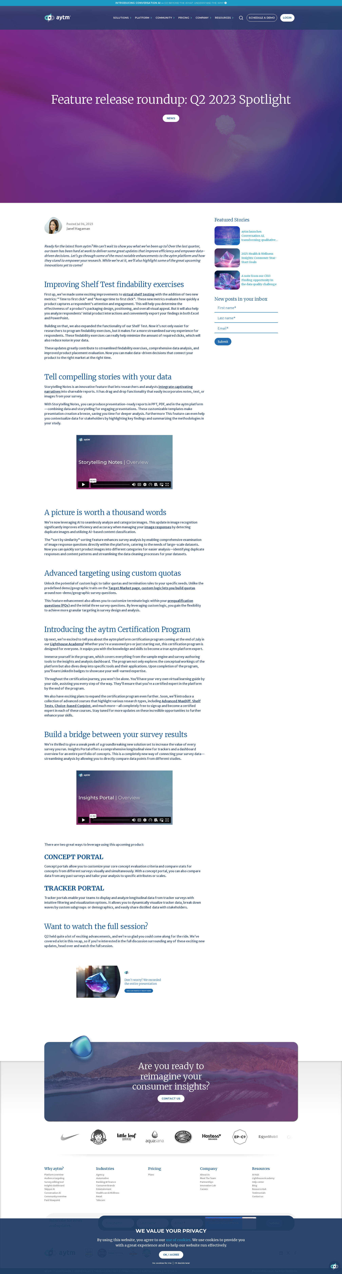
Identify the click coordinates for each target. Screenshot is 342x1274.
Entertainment (103, 1189)
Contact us (257, 1196)
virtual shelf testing (139, 294)
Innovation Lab (208, 1185)
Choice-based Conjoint (73, 706)
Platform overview (54, 1174)
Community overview (55, 1196)
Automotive (102, 1178)
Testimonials (258, 1192)
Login (287, 17)
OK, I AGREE (171, 1254)
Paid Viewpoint (52, 1200)
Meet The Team (208, 1178)
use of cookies (178, 1240)
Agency (100, 1174)
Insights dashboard (54, 1185)
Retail (99, 1196)
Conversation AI (52, 1192)
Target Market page (124, 588)
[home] (57, 18)
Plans (151, 1174)
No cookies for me (161, 1263)
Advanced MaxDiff (176, 701)
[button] (122, 17)
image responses (157, 527)
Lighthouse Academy (66, 644)
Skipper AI (49, 1189)
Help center (258, 1182)
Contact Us (171, 1098)
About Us (205, 1174)
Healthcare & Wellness (107, 1192)
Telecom (100, 1200)
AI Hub (255, 1174)
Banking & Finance (106, 1182)
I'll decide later (182, 1263)
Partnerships (206, 1182)
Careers (204, 1189)
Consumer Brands (105, 1185)
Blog (254, 1185)
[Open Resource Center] (334, 1266)
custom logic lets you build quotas (168, 588)
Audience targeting (54, 1178)
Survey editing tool (54, 1182)
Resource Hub (259, 1189)
